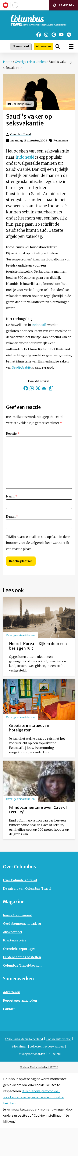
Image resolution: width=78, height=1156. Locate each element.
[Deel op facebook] (25, 388)
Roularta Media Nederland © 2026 (39, 1067)
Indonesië (25, 157)
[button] (63, 5)
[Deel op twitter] (38, 388)
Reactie (12, 433)
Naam (11, 496)
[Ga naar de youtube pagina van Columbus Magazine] (61, 34)
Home (7, 62)
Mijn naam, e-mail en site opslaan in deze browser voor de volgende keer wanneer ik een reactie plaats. (38, 543)
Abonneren (43, 46)
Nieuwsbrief (21, 46)
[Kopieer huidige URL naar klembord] (51, 388)
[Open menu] (71, 46)
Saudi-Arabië (21, 367)
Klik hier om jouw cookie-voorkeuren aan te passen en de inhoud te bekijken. (33, 1097)
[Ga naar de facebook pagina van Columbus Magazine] (38, 34)
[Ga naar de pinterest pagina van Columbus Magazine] (53, 34)
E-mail (12, 516)
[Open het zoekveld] (57, 46)
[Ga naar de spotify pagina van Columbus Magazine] (69, 34)
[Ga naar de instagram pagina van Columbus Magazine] (46, 34)
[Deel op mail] (44, 388)
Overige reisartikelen (30, 62)
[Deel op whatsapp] (32, 388)
